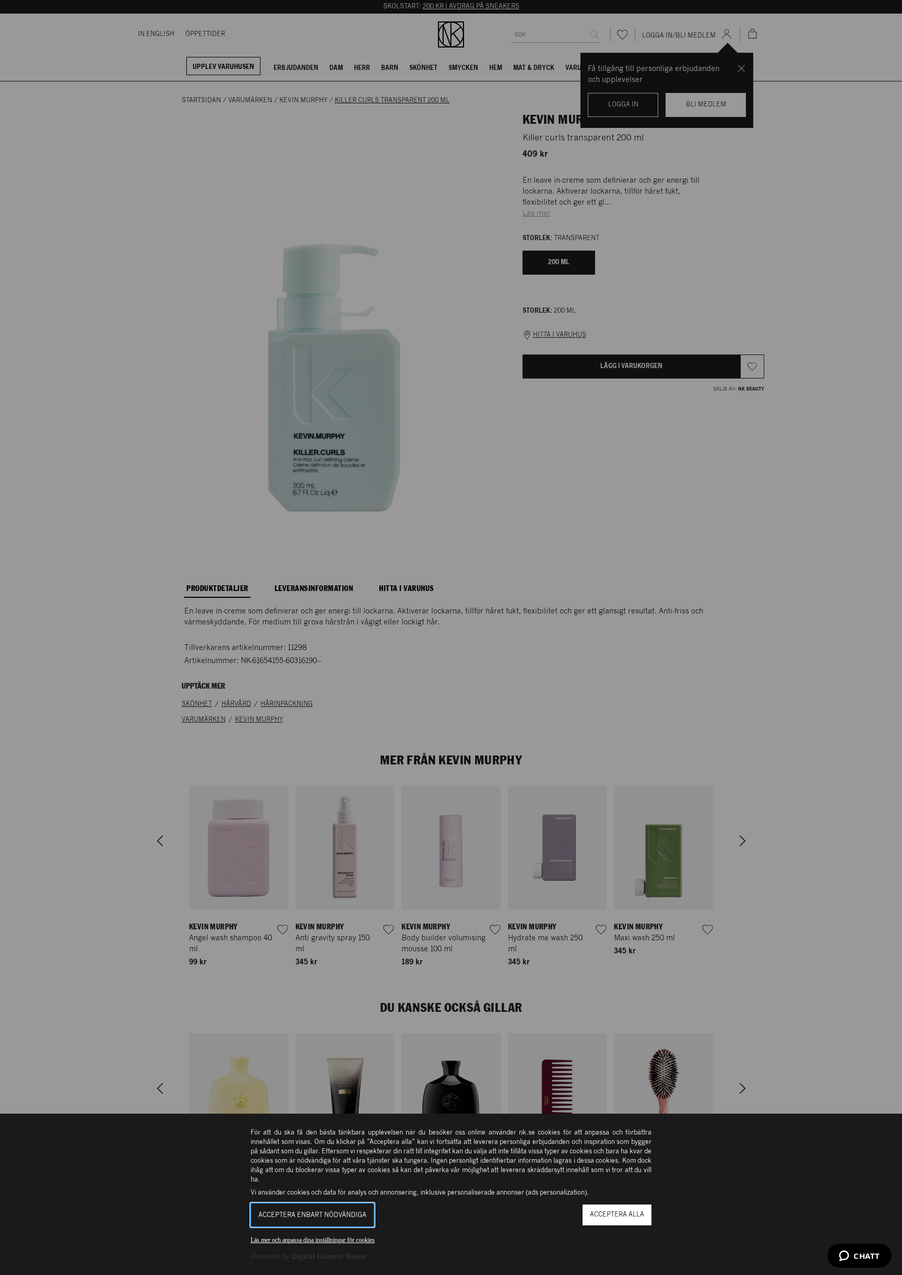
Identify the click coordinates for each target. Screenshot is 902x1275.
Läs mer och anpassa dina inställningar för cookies (313, 1240)
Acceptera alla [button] (617, 1215)
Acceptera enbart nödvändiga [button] (312, 1215)
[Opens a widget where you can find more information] (859, 1257)
